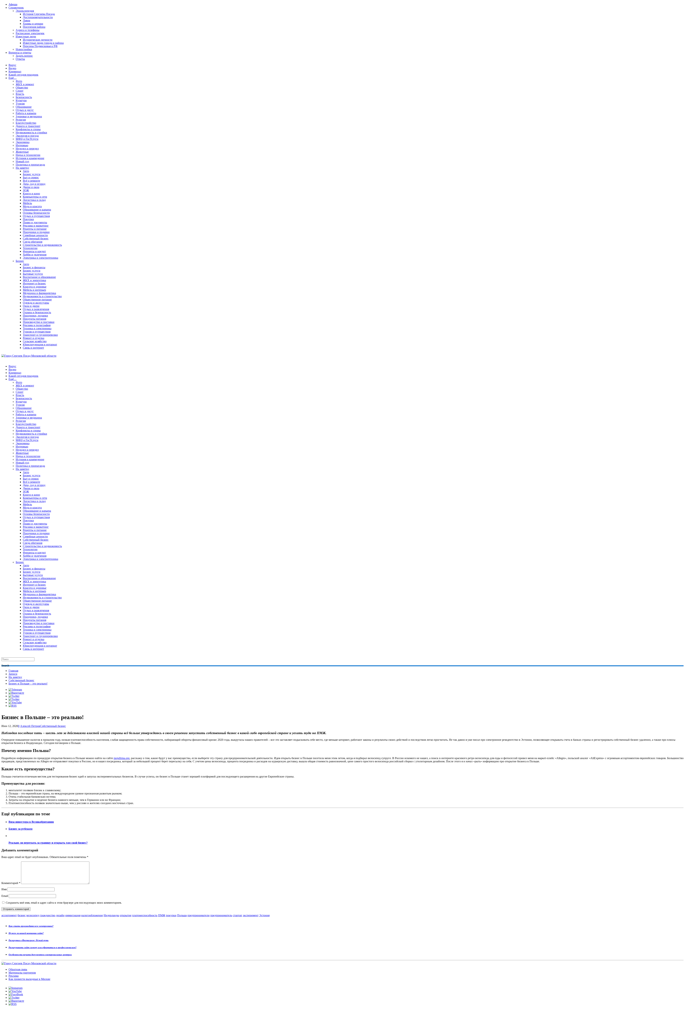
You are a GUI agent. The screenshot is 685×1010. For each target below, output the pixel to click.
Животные (22, 151)
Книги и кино (31, 193)
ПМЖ (161, 915)
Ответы (20, 58)
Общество (22, 87)
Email (4, 895)
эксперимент (250, 915)
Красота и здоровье (34, 286)
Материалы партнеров (22, 972)
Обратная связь (18, 969)
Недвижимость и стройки (31, 132)
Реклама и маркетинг (36, 225)
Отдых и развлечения (36, 309)
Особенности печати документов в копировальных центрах (40, 954)
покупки (171, 915)
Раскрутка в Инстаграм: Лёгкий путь (29, 940)
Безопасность (24, 97)
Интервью (22, 145)
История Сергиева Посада (39, 14)
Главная (13, 670)
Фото (19, 81)
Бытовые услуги (33, 273)
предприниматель (221, 915)
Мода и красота (32, 206)
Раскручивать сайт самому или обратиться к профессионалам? (43, 947)
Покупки (28, 219)
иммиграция (72, 915)
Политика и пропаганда (30, 164)
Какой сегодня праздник (23, 74)
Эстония (264, 915)
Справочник (16, 7)
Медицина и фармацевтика (39, 293)
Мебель (27, 203)
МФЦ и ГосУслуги (27, 138)
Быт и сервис (31, 177)
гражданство (47, 915)
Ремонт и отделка (33, 338)
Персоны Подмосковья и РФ (40, 46)
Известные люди (26, 36)
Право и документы (35, 222)
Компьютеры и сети (35, 196)
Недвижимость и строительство (42, 296)
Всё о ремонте (31, 180)
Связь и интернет (33, 347)
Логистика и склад (34, 199)
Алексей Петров (30, 726)
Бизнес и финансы (34, 267)
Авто (26, 171)
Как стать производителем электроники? (31, 926)
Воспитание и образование (39, 277)
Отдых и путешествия (36, 216)
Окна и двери (31, 305)
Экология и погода (27, 135)
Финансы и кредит (34, 251)
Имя (4, 889)
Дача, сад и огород (34, 183)
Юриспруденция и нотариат (40, 344)
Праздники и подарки (36, 232)
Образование (24, 106)
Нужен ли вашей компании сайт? (26, 933)
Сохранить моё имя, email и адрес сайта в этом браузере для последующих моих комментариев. (64, 902)
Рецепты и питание (35, 228)
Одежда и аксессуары (36, 302)
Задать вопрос (24, 55)
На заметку (22, 167)
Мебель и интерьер (34, 289)
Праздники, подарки (35, 315)
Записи (13, 673)
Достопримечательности (38, 17)
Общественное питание (37, 299)
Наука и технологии (28, 154)
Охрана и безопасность (37, 312)
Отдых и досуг (25, 110)
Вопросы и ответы (20, 52)
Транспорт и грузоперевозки (40, 334)
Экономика (22, 142)
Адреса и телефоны (27, 30)
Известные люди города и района (43, 42)
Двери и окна (31, 187)
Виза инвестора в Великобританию (31, 821)
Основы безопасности (36, 212)
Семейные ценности (35, 235)
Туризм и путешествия (36, 331)
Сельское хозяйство (35, 341)
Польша (182, 915)
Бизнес (20, 260)
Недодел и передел (27, 148)
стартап (237, 915)
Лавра (26, 20)
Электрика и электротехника (40, 257)
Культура (21, 100)
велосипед (32, 915)
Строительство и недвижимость (42, 244)
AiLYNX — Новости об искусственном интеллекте (47, 990)
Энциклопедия (25, 10)
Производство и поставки (38, 322)
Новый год (22, 161)
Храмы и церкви (33, 23)
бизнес (21, 915)
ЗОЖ (26, 190)
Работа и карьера (26, 113)
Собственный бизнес (36, 238)
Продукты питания (34, 318)
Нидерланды (111, 915)
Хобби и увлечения (34, 254)
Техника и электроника (37, 328)
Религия (21, 119)
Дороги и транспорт (28, 126)
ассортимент (9, 915)
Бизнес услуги (31, 174)
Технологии (30, 248)
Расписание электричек (30, 33)
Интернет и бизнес (34, 283)
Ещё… (13, 77)
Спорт (19, 90)
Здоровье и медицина (29, 116)
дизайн (60, 915)
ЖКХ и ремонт (25, 84)
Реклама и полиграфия (36, 325)
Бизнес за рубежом (20, 828)
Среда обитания (32, 241)
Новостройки (24, 49)
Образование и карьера (37, 209)
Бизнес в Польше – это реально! (28, 683)
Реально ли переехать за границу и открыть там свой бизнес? (48, 842)
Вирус (12, 65)
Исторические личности (37, 39)
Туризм (20, 103)
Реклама (14, 975)
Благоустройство (26, 122)
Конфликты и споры (28, 129)
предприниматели (198, 915)
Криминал (15, 71)
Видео (12, 68)
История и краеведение (30, 158)
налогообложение (92, 915)
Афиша (13, 4)
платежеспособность (144, 915)
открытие (125, 915)
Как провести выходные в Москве (29, 979)
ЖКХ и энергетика (34, 280)
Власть (20, 93)
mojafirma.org (122, 758)
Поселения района (34, 26)
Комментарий (10, 883)
